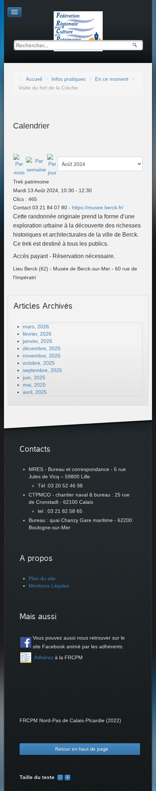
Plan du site (42, 578)
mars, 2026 (36, 326)
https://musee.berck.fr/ (97, 207)
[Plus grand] (67, 777)
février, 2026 (37, 334)
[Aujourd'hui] (52, 165)
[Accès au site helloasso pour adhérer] (25, 657)
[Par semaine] (36, 165)
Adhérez (43, 657)
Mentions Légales (49, 586)
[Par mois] (19, 165)
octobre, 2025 (39, 363)
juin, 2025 (34, 377)
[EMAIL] (131, 146)
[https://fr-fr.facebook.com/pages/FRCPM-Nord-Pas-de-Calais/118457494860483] (25, 642)
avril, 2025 (35, 392)
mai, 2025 (34, 385)
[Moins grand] (60, 777)
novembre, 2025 (42, 356)
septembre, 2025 (42, 370)
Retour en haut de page (81, 749)
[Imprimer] (140, 146)
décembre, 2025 (42, 348)
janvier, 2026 (37, 341)
